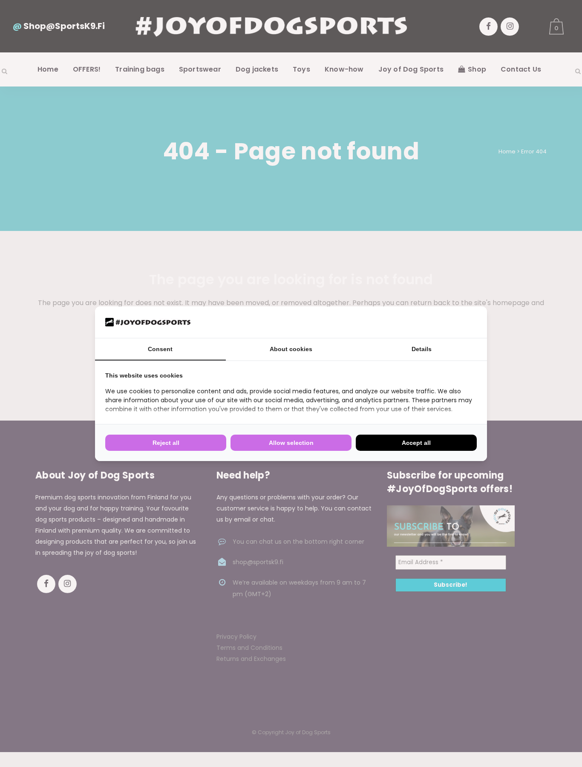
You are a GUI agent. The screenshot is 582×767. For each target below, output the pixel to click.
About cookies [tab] (291, 349)
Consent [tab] (160, 349)
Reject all (166, 442)
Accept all (416, 442)
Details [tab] (422, 349)
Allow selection (291, 442)
